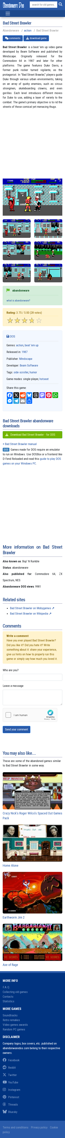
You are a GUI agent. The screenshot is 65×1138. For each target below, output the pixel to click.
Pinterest (13, 1097)
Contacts (8, 996)
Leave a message (13, 686)
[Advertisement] (32, 146)
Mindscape (25, 359)
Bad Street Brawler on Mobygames (30, 608)
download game (38, 38)
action (27, 30)
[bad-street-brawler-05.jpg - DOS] (48, 273)
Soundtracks (10, 1015)
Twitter (12, 1075)
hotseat (44, 379)
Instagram (14, 1090)
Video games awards (15, 1024)
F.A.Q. (6, 987)
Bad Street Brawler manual (21, 444)
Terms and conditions (15, 1127)
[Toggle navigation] (8, 13)
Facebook (14, 1060)
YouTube (13, 1082)
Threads (13, 1104)
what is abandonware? (18, 300)
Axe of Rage (10, 965)
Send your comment (16, 729)
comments (14, 38)
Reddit (12, 1067)
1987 (24, 352)
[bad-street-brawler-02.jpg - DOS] (17, 250)
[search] (59, 5)
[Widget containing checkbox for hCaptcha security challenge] (30, 715)
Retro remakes (11, 1020)
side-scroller (21, 372)
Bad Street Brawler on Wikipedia (29, 613)
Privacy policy (39, 1127)
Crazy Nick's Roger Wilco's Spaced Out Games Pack (32, 815)
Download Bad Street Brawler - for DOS (32, 434)
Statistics (8, 1001)
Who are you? (11, 670)
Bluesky (12, 1112)
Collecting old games (15, 992)
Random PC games (14, 1029)
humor (33, 372)
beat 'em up (31, 345)
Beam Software (29, 365)
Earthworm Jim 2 (14, 917)
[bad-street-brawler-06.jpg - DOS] (17, 228)
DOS (12, 336)
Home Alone (10, 865)
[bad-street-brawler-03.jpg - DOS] (48, 250)
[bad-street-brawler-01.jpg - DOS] (48, 228)
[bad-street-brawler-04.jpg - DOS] (17, 273)
